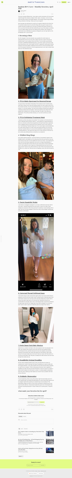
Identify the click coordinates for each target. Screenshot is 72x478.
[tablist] (22, 416)
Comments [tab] (20, 416)
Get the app (41, 473)
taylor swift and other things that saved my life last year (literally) (30, 449)
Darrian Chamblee (23, 10)
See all (20, 456)
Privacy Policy (43, 405)
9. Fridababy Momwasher (27, 376)
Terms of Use (41, 404)
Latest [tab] (22, 428)
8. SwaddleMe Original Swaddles (30, 360)
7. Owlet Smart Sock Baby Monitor (30, 345)
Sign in (69, 2)
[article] (36, 434)
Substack (31, 475)
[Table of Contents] (1, 239)
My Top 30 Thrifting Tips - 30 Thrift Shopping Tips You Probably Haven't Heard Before (31, 440)
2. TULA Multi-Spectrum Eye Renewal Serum (34, 101)
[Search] (58, 2)
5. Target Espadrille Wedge (27, 202)
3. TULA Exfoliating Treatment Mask (31, 117)
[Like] (19, 14)
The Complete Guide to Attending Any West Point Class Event (31, 432)
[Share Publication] (60, 2)
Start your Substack (33, 473)
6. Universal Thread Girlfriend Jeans (31, 293)
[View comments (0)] (21, 14)
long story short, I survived (22, 451)
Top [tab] (19, 428)
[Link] (17, 35)
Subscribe (64, 2)
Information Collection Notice (35, 405)
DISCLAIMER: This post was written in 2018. (25, 434)
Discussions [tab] (26, 428)
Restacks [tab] (24, 416)
